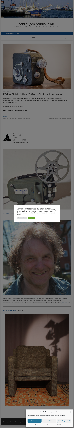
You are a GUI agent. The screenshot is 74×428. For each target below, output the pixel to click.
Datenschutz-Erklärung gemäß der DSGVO (51, 424)
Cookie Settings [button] (22, 218)
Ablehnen (49, 421)
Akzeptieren (34, 421)
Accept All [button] (31, 218)
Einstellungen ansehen (64, 421)
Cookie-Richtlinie (36, 424)
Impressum (64, 424)
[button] (70, 412)
